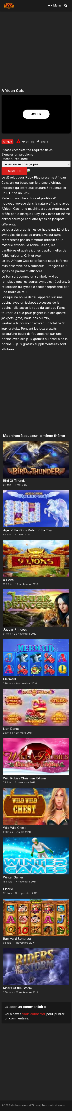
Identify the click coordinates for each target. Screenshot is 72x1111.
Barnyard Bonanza (17, 939)
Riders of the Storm (17, 988)
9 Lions (8, 580)
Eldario (8, 889)
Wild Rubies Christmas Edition (24, 778)
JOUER (36, 114)
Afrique (7, 141)
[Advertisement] (36, 50)
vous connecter (33, 1014)
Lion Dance (11, 729)
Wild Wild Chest (14, 828)
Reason (15, 159)
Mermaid (9, 679)
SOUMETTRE (14, 171)
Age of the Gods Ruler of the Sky (27, 530)
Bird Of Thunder (15, 481)
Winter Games (13, 877)
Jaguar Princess (15, 629)
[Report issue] (18, 141)
